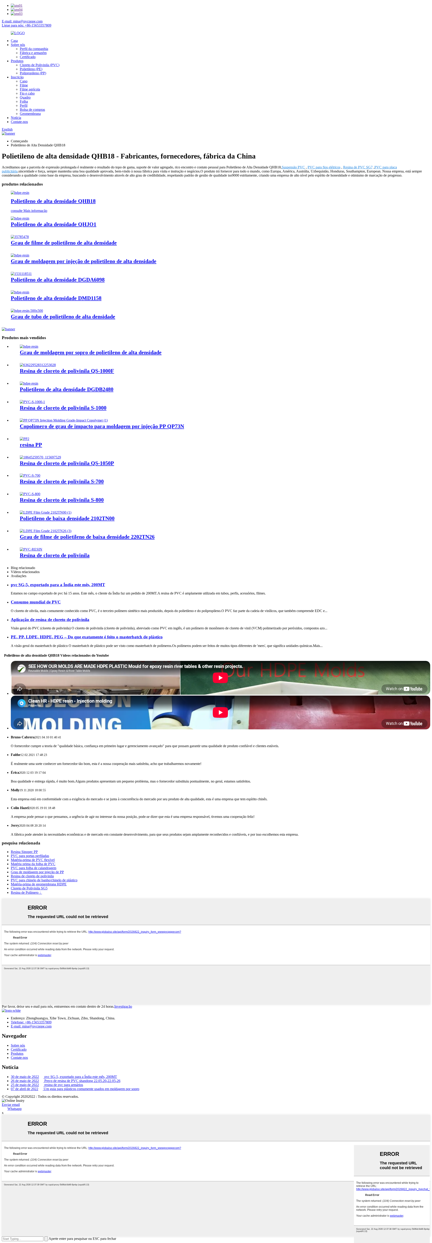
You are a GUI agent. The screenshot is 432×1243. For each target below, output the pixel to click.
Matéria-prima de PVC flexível (33, 860)
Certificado (28, 57)
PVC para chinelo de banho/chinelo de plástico (44, 880)
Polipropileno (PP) (33, 73)
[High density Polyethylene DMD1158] (20, 292)
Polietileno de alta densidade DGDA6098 (58, 280)
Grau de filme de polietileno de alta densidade (64, 243)
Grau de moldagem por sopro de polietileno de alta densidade (91, 352)
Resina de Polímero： (26, 892)
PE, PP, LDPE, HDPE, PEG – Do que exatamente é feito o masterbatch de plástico (87, 637)
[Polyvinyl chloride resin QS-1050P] (40, 457)
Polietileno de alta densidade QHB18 (53, 201)
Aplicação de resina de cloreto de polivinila (50, 619)
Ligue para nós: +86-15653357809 (26, 25)
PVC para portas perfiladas (30, 856)
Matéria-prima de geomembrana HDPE (39, 884)
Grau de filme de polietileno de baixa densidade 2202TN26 (87, 537)
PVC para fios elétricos (324, 167)
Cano (23, 81)
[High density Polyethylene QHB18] (20, 193)
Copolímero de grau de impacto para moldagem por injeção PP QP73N (102, 426)
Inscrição (17, 77)
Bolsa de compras (32, 109)
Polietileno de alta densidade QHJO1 (53, 224)
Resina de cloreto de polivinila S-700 (62, 481)
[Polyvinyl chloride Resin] (31, 549)
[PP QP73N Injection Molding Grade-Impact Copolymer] (64, 420)
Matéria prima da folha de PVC (33, 864)
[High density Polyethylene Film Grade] (20, 237)
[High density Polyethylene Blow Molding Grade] (29, 346)
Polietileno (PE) (31, 69)
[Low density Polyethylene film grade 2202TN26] (45, 531)
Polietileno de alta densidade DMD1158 (56, 298)
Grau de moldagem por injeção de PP (37, 872)
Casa (14, 41)
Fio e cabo (27, 93)
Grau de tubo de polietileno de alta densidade (63, 317)
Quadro (25, 97)
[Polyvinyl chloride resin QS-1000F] (38, 365)
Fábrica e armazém (33, 53)
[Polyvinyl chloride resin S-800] (30, 494)
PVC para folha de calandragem (33, 868)
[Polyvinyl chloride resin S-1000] (32, 402)
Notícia (16, 118)
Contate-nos (19, 122)
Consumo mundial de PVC (36, 602)
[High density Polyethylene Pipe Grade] (27, 311)
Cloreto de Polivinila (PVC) (39, 65)
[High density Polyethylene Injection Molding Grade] (20, 255)
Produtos (17, 61)
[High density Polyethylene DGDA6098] (21, 274)
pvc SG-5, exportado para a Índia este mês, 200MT (58, 584)
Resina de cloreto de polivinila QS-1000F (67, 371)
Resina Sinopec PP (24, 852)
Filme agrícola (30, 89)
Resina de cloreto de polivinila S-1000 (63, 408)
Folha (24, 101)
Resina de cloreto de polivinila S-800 (62, 500)
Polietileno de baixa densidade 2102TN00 (67, 518)
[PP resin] (24, 439)
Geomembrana (30, 114)
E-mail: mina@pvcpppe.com (22, 21)
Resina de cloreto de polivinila (55, 555)
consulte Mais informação (29, 211)
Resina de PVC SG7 (358, 167)
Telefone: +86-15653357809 (31, 1022)
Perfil (23, 105)
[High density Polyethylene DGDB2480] (29, 383)
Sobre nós (18, 45)
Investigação (123, 1006)
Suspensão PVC (293, 167)
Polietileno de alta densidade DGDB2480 (66, 389)
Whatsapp (14, 1109)
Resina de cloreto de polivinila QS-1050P (67, 463)
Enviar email (11, 1105)
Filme (24, 85)
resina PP (31, 445)
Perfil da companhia (34, 49)
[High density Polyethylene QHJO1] (20, 218)
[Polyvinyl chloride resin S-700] (30, 475)
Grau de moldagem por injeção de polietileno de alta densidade (83, 261)
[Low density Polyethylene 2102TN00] (45, 512)
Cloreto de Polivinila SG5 (29, 888)
